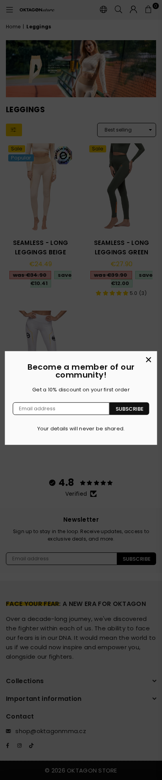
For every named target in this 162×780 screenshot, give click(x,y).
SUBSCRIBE (130, 408)
